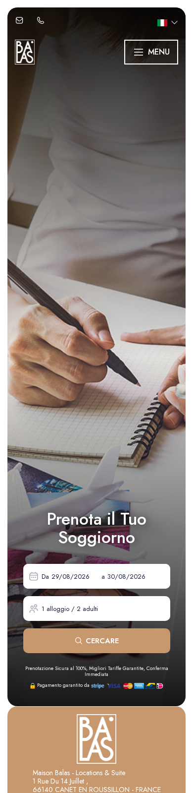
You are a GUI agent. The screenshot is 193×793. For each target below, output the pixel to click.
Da (45, 576)
